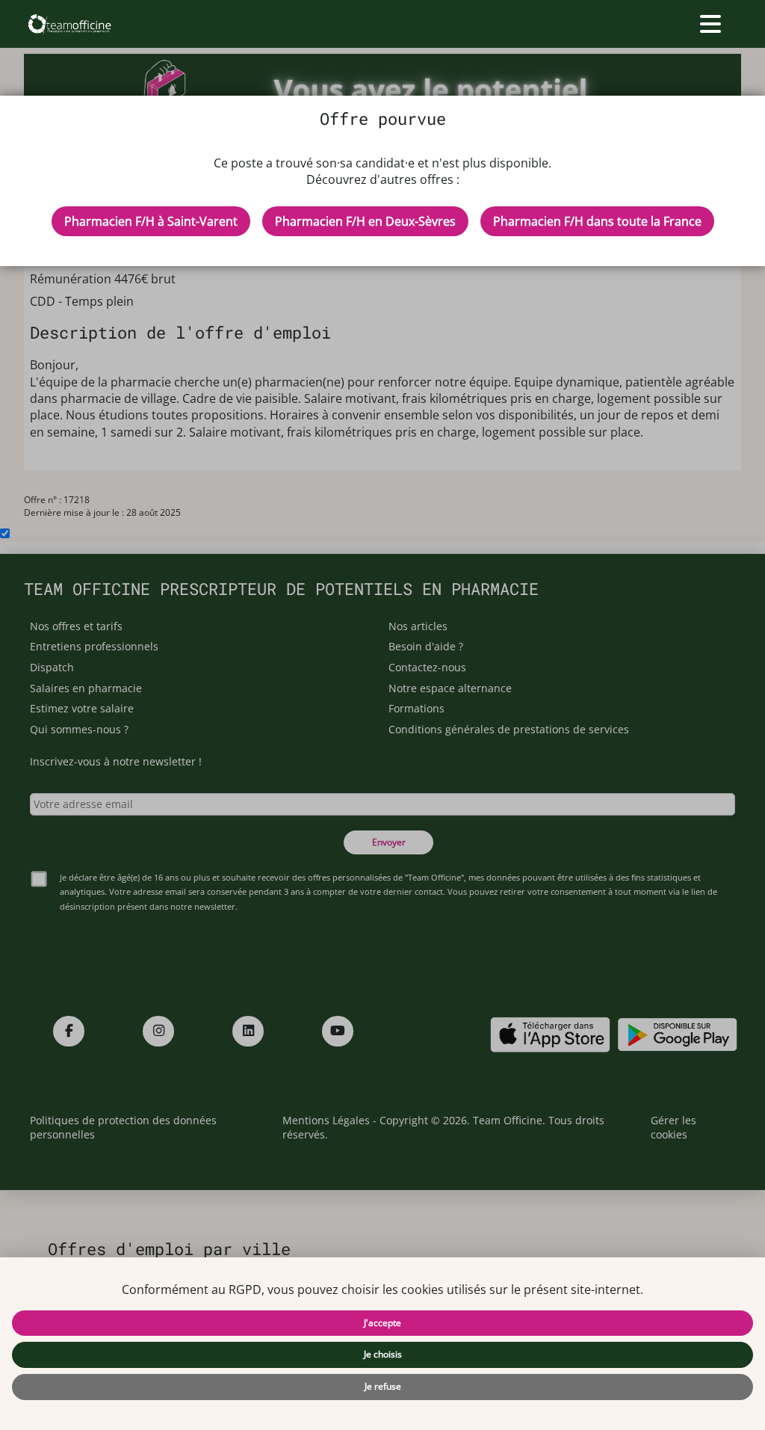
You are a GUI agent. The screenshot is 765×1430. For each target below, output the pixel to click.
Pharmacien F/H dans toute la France (597, 221)
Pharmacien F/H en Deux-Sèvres (365, 221)
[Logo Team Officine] (69, 24)
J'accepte (382, 1322)
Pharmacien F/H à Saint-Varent (151, 221)
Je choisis (383, 1354)
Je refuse (383, 1386)
